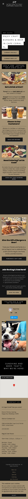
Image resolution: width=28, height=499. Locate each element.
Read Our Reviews (14, 139)
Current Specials (10, 52)
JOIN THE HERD (14, 292)
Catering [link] (14, 477)
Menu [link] (14, 472)
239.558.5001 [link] (5, 429)
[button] (3, 3)
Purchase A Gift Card (14, 258)
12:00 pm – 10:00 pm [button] (14, 438)
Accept (14, 495)
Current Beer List (10, 58)
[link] (14, 3)
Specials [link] (14, 474)
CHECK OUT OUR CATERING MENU (14, 178)
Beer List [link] (14, 470)
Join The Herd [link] (14, 479)
